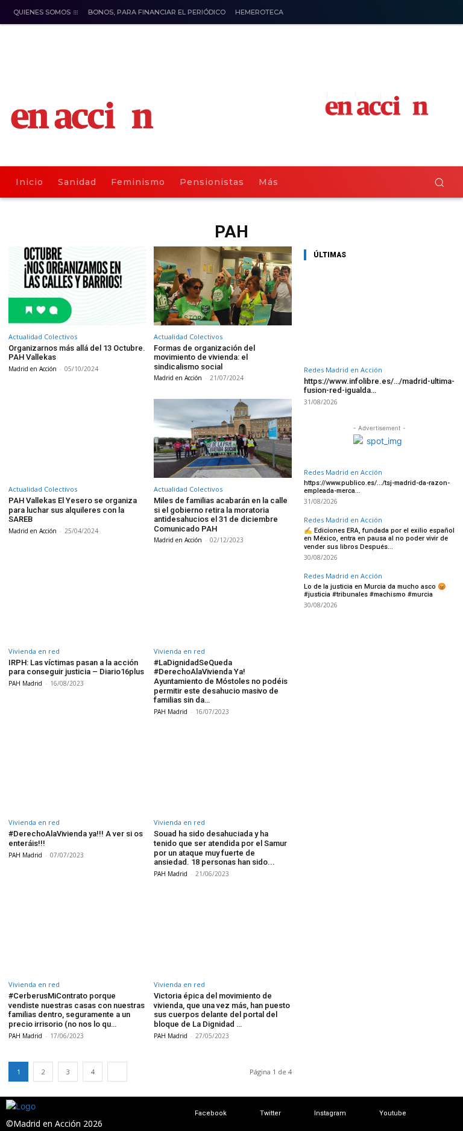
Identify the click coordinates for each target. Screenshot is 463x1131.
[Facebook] (422, 12)
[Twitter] (248, 1113)
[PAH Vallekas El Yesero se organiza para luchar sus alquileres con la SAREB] (77, 438)
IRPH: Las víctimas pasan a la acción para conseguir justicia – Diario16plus (76, 667)
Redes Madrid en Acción (343, 369)
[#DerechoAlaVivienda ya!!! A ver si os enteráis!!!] (77, 772)
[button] (439, 182)
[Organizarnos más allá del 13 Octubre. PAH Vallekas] (77, 285)
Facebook (211, 1113)
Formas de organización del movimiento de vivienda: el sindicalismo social (204, 357)
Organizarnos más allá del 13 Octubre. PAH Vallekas (76, 352)
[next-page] (117, 1072)
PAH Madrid (25, 683)
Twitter (270, 1113)
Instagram (330, 1113)
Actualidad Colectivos (42, 336)
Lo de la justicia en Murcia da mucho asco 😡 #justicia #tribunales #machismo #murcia (375, 590)
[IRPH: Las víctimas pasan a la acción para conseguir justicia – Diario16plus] (77, 600)
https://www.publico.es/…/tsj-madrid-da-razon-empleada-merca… (377, 487)
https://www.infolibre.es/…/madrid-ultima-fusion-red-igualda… (379, 386)
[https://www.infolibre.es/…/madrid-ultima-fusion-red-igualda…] (379, 315)
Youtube (392, 1113)
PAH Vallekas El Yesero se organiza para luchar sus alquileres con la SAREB (72, 510)
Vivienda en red (34, 651)
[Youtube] (367, 1113)
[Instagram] (444, 12)
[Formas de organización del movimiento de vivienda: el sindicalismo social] (223, 285)
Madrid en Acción (32, 369)
